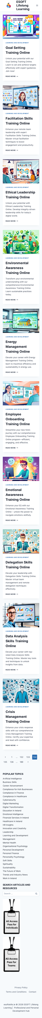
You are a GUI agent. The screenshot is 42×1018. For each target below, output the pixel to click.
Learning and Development (17, 43)
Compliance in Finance (13, 793)
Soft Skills (7, 860)
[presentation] (21, 27)
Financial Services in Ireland (16, 818)
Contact (32, 992)
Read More (12, 76)
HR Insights (8, 825)
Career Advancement (13, 786)
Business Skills (10, 782)
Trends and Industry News (15, 875)
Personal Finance (11, 853)
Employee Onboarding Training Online (18, 419)
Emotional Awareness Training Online (18, 495)
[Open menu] (37, 5)
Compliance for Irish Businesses (18, 789)
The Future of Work (12, 871)
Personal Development (13, 850)
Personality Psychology (13, 857)
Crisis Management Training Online (18, 716)
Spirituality (8, 864)
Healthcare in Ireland (12, 821)
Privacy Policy (21, 987)
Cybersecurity (9, 800)
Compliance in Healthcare (15, 796)
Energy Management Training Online (18, 346)
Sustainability (9, 867)
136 (12, 762)
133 (28, 757)
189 (21, 762)
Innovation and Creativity (14, 828)
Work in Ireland (10, 878)
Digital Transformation (13, 807)
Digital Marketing (11, 803)
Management (9, 839)
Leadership (8, 832)
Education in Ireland (12, 810)
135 (5, 762)
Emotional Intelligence (13, 814)
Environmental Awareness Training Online (18, 268)
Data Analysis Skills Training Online (17, 641)
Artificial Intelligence (12, 778)
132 (21, 757)
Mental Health (9, 843)
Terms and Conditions (16, 992)
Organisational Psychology (15, 846)
